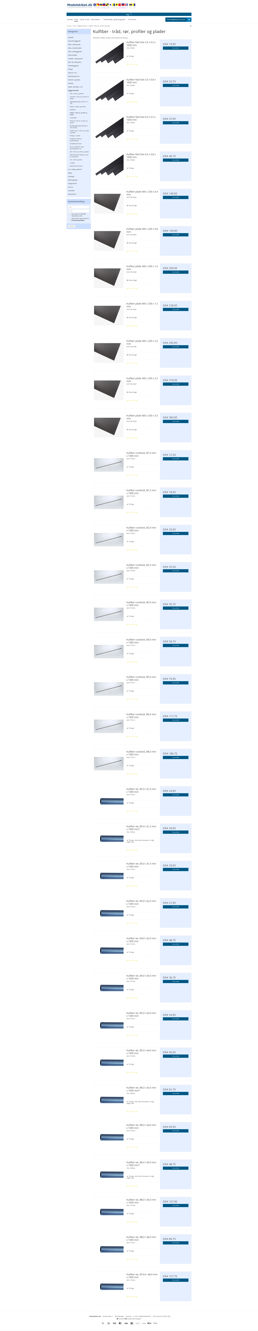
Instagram (137, 1319)
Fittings (70, 69)
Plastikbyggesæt (73, 66)
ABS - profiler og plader (77, 93)
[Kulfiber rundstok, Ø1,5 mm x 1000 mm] (108, 503)
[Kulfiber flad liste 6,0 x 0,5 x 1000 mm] (108, 130)
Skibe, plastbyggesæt (75, 51)
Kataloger (71, 176)
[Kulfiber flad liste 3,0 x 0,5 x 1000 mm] (108, 55)
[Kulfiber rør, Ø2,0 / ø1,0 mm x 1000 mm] (108, 802)
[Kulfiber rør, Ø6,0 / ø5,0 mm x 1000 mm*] (108, 1175)
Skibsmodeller (72, 55)
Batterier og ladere (74, 80)
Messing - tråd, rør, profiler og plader (78, 122)
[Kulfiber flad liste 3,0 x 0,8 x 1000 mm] (108, 92)
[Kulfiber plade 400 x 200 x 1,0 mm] (108, 279)
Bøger (70, 173)
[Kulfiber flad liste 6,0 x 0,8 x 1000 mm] (108, 167)
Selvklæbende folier (76, 144)
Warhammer (72, 194)
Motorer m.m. (72, 73)
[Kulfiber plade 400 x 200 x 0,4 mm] (108, 204)
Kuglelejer (73, 110)
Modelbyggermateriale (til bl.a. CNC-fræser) (79, 127)
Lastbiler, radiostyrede (75, 59)
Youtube (130, 1319)
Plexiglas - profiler (75, 136)
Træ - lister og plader (76, 160)
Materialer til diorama (76, 166)
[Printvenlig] (190, 26)
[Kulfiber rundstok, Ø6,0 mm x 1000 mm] (108, 727)
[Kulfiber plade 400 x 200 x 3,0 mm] (108, 428)
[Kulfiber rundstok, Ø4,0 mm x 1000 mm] (108, 652)
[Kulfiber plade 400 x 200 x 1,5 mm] (108, 316)
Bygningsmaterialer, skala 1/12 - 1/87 (79, 102)
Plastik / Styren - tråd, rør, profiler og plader (79, 131)
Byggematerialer (73, 90)
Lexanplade (73, 118)
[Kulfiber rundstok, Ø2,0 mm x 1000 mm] (108, 540)
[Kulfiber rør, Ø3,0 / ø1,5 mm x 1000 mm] (108, 876)
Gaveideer (71, 191)
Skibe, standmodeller (75, 48)
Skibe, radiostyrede (74, 44)
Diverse (70, 187)
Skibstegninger (73, 180)
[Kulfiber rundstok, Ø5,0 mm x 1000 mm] (108, 690)
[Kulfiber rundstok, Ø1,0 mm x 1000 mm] (108, 466)
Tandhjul (72, 163)
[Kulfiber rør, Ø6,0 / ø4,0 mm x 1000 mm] (108, 1138)
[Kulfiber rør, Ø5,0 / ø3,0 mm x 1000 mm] (108, 1026)
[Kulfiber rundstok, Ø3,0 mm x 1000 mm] (108, 615)
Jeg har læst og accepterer (80, 219)
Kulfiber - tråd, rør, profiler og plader (78, 113)
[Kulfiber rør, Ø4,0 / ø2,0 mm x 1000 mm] (108, 951)
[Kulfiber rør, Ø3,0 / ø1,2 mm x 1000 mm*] (108, 839)
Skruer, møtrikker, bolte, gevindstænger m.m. (77, 148)
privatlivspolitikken (77, 220)
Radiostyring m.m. (74, 76)
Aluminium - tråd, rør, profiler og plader (79, 97)
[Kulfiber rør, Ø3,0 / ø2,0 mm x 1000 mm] (108, 914)
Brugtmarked (72, 183)
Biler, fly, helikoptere (74, 62)
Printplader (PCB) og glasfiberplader (76, 139)
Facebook (121, 1319)
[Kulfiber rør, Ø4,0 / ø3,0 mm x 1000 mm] (108, 988)
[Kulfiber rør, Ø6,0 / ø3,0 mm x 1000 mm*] (108, 1100)
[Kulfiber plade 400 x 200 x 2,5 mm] (108, 391)
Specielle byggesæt (74, 41)
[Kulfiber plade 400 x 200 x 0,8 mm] (108, 242)
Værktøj (70, 83)
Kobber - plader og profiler (78, 107)
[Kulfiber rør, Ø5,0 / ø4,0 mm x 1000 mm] (108, 1063)
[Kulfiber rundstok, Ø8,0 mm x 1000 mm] (108, 764)
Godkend (71, 226)
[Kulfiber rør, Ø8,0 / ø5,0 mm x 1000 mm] (108, 1212)
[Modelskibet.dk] (129, 6)
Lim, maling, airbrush (75, 169)
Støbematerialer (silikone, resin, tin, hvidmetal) (79, 155)
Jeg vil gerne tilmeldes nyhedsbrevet (80, 215)
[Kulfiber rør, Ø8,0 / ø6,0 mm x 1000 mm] (108, 1250)
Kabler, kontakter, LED (75, 87)
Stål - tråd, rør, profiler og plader (79, 152)
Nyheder (71, 37)
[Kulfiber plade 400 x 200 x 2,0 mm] (108, 354)
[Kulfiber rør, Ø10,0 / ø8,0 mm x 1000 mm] (108, 1287)
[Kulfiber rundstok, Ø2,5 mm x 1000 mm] (108, 578)
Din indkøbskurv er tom (176, 19)
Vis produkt (175, 48)
